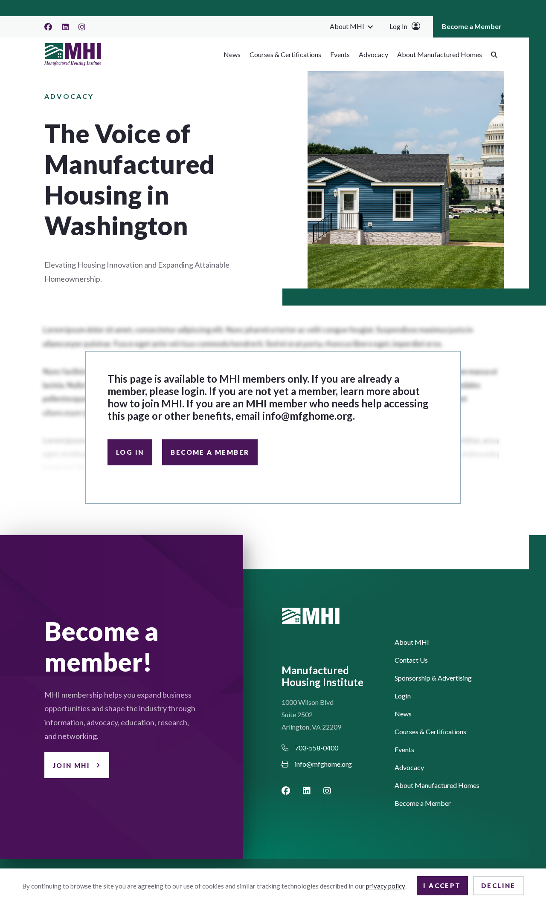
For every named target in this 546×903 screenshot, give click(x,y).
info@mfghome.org (307, 416)
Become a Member (210, 452)
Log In (398, 26)
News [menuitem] (232, 54)
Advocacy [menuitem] (373, 54)
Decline (498, 885)
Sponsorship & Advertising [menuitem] (433, 678)
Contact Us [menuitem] (411, 660)
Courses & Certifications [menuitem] (285, 54)
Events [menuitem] (340, 54)
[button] (370, 26)
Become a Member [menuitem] (472, 26)
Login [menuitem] (403, 696)
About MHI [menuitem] (347, 26)
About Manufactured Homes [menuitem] (439, 54)
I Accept (442, 885)
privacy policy (385, 886)
